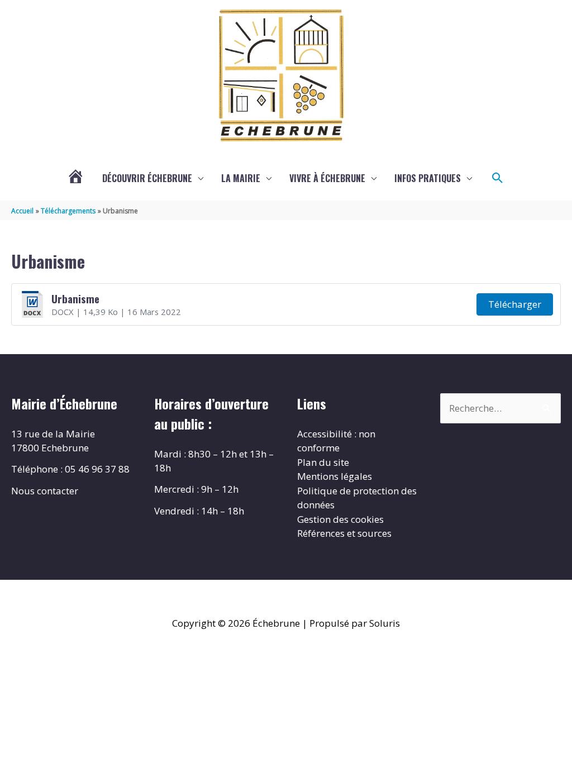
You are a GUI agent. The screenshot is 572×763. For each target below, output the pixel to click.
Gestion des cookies (340, 519)
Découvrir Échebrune (147, 178)
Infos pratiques (427, 178)
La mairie (240, 178)
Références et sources (344, 533)
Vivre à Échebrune (327, 178)
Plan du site (323, 462)
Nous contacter (44, 490)
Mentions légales (334, 476)
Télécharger (514, 304)
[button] (497, 178)
